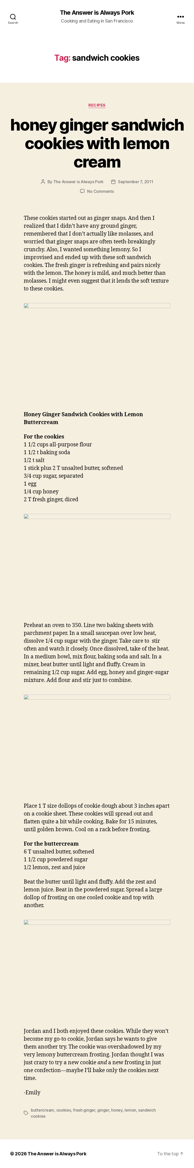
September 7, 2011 (135, 181)
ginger (103, 1110)
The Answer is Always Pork (97, 13)
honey (117, 1110)
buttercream (42, 1110)
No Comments (100, 191)
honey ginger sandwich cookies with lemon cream (97, 143)
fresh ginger (84, 1110)
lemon (130, 1110)
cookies (63, 1110)
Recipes (97, 105)
